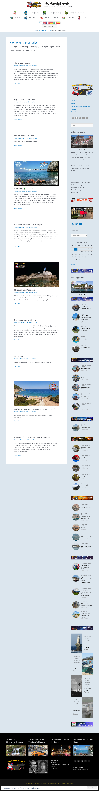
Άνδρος (87, 647)
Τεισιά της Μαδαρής (85, 485)
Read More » (18, 83)
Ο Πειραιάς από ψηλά (86, 536)
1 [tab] (79, 149)
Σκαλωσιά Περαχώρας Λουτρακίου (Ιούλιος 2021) (34, 409)
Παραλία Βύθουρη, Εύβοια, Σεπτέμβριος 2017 (33, 437)
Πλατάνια (83, 476)
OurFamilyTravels (57, 4)
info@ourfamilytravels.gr (80, 769)
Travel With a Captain (84, 505)
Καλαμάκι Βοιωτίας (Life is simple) (28, 225)
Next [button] (91, 141)
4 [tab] (84, 149)
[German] (51, 22)
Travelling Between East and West (86, 425)
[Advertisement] (82, 58)
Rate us (73, 109)
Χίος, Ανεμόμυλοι (85, 396)
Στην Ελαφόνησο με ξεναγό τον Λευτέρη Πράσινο (85, 615)
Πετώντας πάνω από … (86, 507)
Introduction (74, 101)
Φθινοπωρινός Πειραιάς (24, 136)
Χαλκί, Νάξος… (20, 356)
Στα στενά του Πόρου (86, 546)
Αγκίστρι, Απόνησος (85, 368)
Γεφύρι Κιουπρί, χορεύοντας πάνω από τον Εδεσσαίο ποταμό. (86, 308)
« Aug (73, 264)
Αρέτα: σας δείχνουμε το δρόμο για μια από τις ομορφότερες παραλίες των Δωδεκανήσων (86, 319)
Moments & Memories (20, 65)
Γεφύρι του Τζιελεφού (86, 467)
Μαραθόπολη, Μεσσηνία (24, 290)
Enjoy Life (83, 304)
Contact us (74, 112)
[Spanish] (59, 22)
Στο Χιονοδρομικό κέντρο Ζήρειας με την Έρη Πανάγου (86, 567)
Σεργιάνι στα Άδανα (85, 427)
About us (74, 103)
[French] (48, 22)
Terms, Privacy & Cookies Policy (80, 106)
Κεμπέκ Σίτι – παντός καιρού (26, 99)
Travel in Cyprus (85, 445)
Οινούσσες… (84, 377)
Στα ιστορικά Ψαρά (85, 387)
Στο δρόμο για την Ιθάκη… (25, 320)
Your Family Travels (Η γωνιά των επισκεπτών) (87, 640)
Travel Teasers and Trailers (86, 366)
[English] (44, 22)
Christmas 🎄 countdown (24, 188)
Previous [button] (73, 141)
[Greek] (41, 22)
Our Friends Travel (86, 563)
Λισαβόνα (83, 527)
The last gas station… (23, 63)
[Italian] (55, 22)
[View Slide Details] (82, 287)
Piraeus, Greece (78, 767)
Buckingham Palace (85, 347)
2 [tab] (81, 149)
